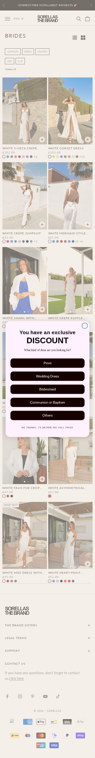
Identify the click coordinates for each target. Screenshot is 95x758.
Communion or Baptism (47, 403)
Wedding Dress (47, 376)
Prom (47, 363)
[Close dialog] (84, 325)
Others (47, 416)
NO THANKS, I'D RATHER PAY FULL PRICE (47, 428)
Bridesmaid (47, 390)
